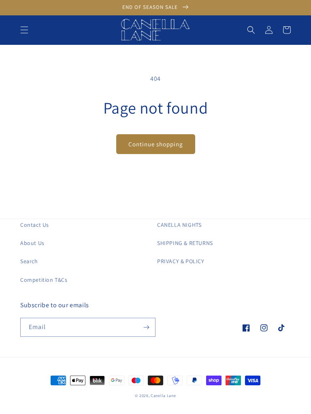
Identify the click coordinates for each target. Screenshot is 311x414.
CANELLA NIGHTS (179, 224)
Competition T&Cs (44, 279)
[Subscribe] (146, 327)
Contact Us (34, 224)
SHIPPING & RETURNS (185, 243)
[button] (24, 30)
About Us (32, 243)
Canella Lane (163, 395)
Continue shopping (155, 144)
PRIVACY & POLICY (180, 261)
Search (29, 261)
